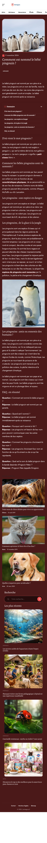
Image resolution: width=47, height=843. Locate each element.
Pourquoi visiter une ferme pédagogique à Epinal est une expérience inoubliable (23, 695)
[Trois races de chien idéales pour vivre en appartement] (23, 493)
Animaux (6, 71)
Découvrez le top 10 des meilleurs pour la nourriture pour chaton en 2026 (22, 783)
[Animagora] (16, 5)
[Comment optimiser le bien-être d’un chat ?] (23, 530)
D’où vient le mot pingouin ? (13, 111)
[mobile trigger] (4, 5)
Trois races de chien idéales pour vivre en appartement (23, 509)
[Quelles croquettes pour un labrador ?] (23, 567)
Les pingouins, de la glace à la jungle (15, 123)
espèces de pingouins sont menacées (19, 272)
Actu (3, 586)
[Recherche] (43, 5)
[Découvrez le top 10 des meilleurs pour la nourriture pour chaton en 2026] (23, 759)
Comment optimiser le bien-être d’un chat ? (18, 546)
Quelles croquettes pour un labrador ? (16, 583)
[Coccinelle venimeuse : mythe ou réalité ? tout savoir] (23, 716)
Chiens (4, 513)
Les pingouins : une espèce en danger (16, 119)
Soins (3, 549)
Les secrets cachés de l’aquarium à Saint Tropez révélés (20, 650)
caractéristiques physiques (14, 182)
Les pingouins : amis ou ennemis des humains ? (19, 127)
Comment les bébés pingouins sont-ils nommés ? (19, 115)
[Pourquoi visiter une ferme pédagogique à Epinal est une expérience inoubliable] (23, 671)
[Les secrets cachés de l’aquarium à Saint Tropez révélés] (23, 626)
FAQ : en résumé (9, 131)
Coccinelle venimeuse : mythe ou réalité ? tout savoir (22, 739)
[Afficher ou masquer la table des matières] (29, 106)
